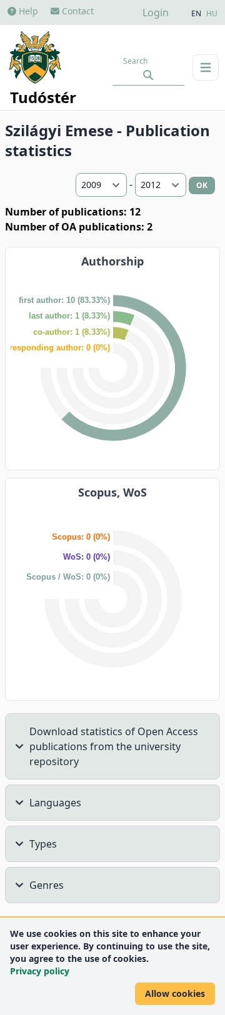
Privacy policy (39, 971)
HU (212, 14)
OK (202, 185)
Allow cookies (175, 993)
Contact (76, 11)
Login (155, 12)
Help (27, 11)
